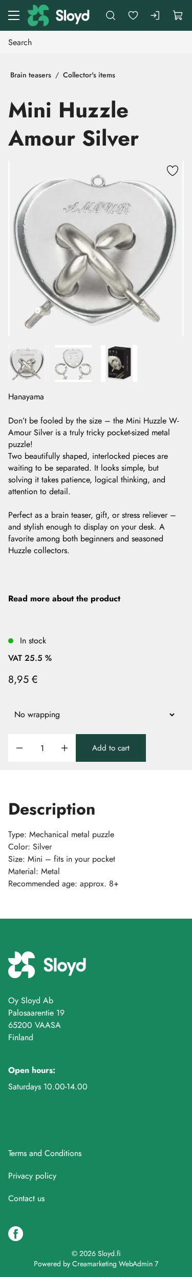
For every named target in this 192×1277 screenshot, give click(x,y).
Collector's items (89, 75)
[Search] (110, 15)
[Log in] (155, 15)
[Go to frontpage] (59, 15)
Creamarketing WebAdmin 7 (115, 1264)
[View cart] (178, 15)
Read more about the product (64, 598)
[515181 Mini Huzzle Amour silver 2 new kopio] (73, 363)
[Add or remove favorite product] (172, 171)
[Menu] (14, 15)
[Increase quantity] (64, 748)
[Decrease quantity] (19, 748)
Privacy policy (32, 1176)
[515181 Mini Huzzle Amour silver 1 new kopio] (96, 248)
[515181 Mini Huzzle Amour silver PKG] (119, 363)
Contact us (26, 1198)
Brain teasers (30, 75)
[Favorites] (133, 15)
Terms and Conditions (44, 1153)
